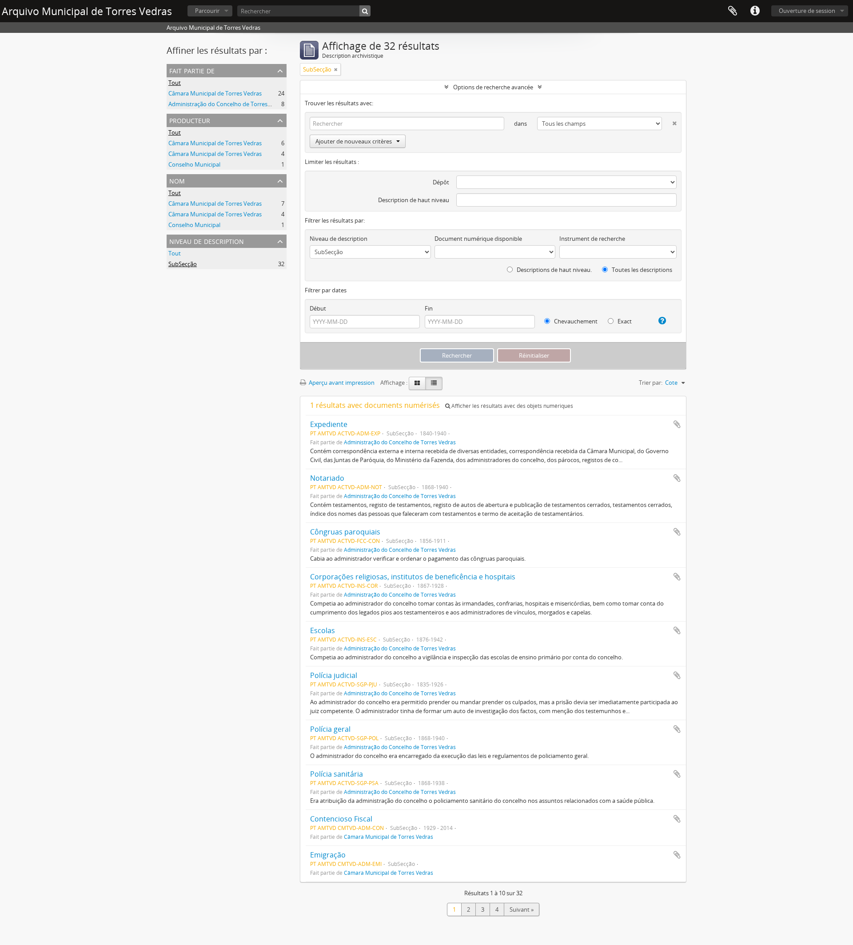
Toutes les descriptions (641, 270)
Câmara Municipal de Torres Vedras (215, 93)
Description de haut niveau (413, 200)
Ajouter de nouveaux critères (353, 141)
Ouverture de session (807, 11)
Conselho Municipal (194, 164)
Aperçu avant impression (341, 383)
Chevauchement (575, 321)
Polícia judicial (333, 675)
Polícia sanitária (336, 774)
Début (318, 308)
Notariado (327, 478)
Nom (177, 180)
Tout (174, 83)
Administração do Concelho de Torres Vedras (227, 104)
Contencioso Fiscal (341, 819)
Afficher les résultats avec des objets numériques (511, 406)
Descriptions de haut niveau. (553, 270)
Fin (429, 308)
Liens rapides (755, 11)
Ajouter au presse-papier (677, 424)
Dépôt (441, 182)
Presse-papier (732, 11)
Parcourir (207, 11)
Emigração (328, 855)
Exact (624, 321)
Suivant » (522, 909)
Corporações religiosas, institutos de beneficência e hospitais (412, 577)
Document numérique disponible (478, 239)
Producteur (189, 120)
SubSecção (182, 264)
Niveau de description (206, 241)
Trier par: (650, 383)
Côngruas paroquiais (345, 532)
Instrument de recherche (592, 239)
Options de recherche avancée (493, 87)
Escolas (322, 630)
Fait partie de (192, 70)
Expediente (328, 424)
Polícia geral (330, 729)
